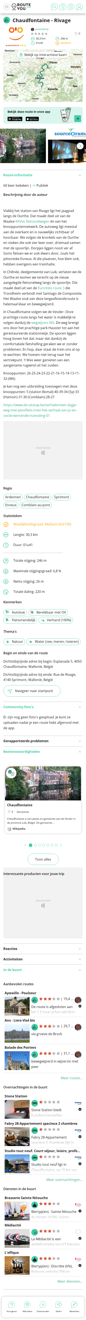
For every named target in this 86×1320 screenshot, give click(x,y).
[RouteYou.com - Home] (21, 6)
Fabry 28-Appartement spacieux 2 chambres (41, 1123)
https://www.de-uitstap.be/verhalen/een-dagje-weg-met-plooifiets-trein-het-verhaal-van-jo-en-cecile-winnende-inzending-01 (40, 410)
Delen (59, 1311)
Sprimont (61, 497)
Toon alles (43, 859)
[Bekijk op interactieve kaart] (43, 99)
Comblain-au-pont (36, 505)
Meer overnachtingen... (64, 1179)
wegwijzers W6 (42, 322)
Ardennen (13, 497)
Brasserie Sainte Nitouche (26, 1198)
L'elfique (12, 1252)
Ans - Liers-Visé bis (20, 1020)
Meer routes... (72, 1078)
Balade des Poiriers (20, 1047)
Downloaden (43, 1311)
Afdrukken (27, 1311)
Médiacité (13, 1225)
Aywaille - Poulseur (20, 993)
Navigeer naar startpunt (34, 691)
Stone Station (16, 1096)
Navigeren (12, 1311)
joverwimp (42, 29)
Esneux (10, 505)
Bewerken (74, 1311)
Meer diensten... (70, 1281)
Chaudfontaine (37, 497)
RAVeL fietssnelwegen (32, 221)
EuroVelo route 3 (51, 288)
